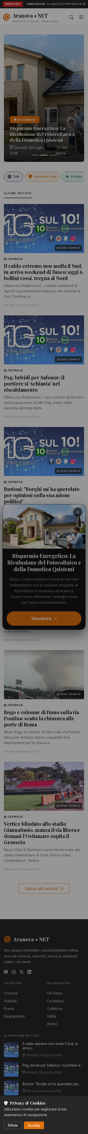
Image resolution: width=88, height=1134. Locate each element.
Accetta (34, 1125)
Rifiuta (13, 1125)
